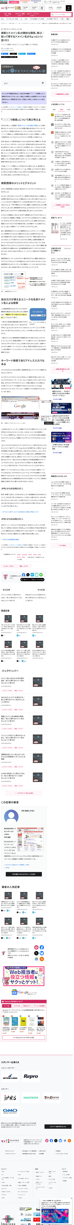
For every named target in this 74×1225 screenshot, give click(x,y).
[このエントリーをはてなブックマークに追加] (32, 574)
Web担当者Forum (7, 8)
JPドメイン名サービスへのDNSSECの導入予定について (21, 512)
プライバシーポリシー (11, 1153)
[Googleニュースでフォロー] (65, 1140)
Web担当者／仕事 (6, 1185)
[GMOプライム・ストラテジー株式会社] (10, 1111)
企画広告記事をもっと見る (62, 370)
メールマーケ (21, 1194)
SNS (26, 19)
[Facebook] (42, 947)
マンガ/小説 (52, 1179)
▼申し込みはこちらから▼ (48, 1208)
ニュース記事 (66, 1174)
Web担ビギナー (25, 8)
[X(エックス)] (36, 953)
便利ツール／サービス (39, 1183)
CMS (62, 19)
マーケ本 (6, 1006)
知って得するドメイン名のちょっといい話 (31, 23)
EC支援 (57, 2)
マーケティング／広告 (12, 19)
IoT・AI (53, 1)
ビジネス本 (17, 1006)
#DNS (19, 554)
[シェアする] (23, 574)
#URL (23, 557)
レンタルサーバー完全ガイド (16, 107)
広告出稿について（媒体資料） (30, 1151)
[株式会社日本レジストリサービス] (10, 1097)
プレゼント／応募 (67, 1177)
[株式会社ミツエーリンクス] (10, 1076)
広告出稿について (59, 8)
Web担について (51, 8)
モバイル (4, 1194)
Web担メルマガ (34, 8)
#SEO (39, 554)
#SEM (35, 554)
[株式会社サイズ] (52, 1097)
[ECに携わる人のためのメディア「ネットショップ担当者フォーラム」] (39, 1220)
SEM (3, 1198)
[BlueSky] (42, 953)
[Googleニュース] (36, 959)
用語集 (64, 1180)
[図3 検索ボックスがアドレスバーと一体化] (27, 409)
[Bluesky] (60, 1140)
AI (21, 19)
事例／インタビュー (52, 1172)
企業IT (45, 1)
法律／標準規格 (22, 1185)
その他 (20, 1198)
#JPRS (30, 554)
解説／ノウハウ (40, 1172)
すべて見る (63, 545)
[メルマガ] (36, 947)
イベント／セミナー (52, 1183)
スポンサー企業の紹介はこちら (58, 1126)
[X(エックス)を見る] (55, 1140)
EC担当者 (25, 2)
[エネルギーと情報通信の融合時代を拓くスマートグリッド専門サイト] (25, 1220)
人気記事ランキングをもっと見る (62, 206)
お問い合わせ (42, 1151)
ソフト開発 (49, 1)
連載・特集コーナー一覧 (14, 23)
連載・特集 (42, 8)
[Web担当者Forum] (9, 1142)
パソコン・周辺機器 (39, 1006)
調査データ (39, 1176)
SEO (2, 19)
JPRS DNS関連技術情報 (11, 539)
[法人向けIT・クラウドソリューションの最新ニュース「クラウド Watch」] (39, 1215)
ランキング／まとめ (40, 1187)
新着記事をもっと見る (62, 94)
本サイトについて (10, 1151)
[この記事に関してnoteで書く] (36, 575)
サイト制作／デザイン (52, 19)
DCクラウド (57, 1)
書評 (50, 1176)
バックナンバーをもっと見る (25, 793)
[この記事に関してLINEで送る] (41, 574)
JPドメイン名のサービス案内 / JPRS (17, 865)
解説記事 (65, 1171)
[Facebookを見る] (51, 1140)
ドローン (50, 2)
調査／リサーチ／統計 (23, 1182)
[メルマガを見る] (46, 1140)
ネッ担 (20, 955)
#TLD (19, 557)
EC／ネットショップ (23, 1191)
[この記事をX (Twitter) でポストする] (28, 574)
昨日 (54, 109)
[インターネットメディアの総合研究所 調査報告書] (25, 1215)
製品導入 (36, 2)
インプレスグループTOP (62, 1153)
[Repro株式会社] (31, 1076)
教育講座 (54, 2)
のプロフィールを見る (23, 874)
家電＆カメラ (27, 1006)
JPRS (7, 868)
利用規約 (58, 1151)
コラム (37, 1179)
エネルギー (46, 2)
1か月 (68, 109)
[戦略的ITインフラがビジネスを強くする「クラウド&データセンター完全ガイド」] (25, 1210)
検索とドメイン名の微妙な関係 (28, 125)
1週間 (61, 109)
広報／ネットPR (6, 1191)
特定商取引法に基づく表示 (29, 1153)
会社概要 (41, 1153)
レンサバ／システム (23, 1188)
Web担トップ (4, 23)
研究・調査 (63, 1)
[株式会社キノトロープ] (31, 1097)
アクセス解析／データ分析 (37, 19)
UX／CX (4, 1188)
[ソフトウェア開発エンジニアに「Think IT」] (39, 1210)
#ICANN (24, 554)
